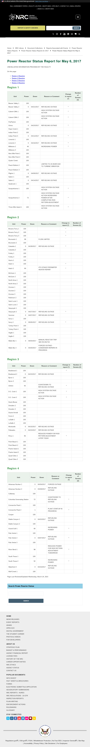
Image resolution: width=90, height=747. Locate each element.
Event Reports (12, 622)
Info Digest (11, 678)
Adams (9, 625)
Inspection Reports (14, 698)
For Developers (13, 640)
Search (76, 28)
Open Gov (10, 628)
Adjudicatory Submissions (17, 690)
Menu (78, 17)
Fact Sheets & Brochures (17, 681)
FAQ (11, 6)
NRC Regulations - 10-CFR (17, 695)
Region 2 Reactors (18, 78)
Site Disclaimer (50, 743)
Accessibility (28, 743)
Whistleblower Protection (42, 741)
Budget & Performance (16, 650)
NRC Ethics (11, 665)
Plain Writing (12, 701)
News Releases (12, 619)
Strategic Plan (12, 647)
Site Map (81, 741)
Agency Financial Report (17, 653)
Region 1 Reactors (18, 76)
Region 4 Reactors (18, 83)
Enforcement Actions (15, 704)
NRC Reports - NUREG (15, 693)
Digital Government (15, 631)
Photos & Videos (13, 637)
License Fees (11, 656)
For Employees (62, 743)
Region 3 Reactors (18, 80)
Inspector (69, 741)
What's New (46, 6)
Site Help (55, 6)
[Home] (42, 17)
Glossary (10, 710)
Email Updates (75, 6)
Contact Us (64, 6)
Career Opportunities (16, 662)
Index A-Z (41, 9)
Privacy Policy (39, 743)
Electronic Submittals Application (21, 687)
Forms (9, 684)
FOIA (30, 741)
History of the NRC (14, 659)
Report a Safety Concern (28, 28)
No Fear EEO (56, 741)
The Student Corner (15, 634)
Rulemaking (11, 707)
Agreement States (20, 6)
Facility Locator (35, 6)
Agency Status (12, 668)
